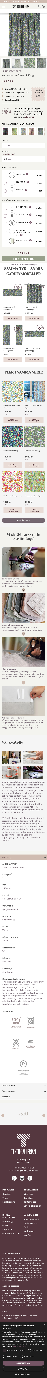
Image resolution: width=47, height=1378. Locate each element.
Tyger (5, 1198)
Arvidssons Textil (31, 1219)
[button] (6, 63)
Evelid (26, 1227)
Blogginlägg (7, 1221)
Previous (4, 1114)
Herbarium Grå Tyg (32, 451)
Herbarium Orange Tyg (12, 496)
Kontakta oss (30, 1202)
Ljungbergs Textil (12, 71)
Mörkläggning (8, 1202)
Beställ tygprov (38, 91)
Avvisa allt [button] (23, 1369)
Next (42, 1114)
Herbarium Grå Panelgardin (9, 349)
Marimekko (29, 1231)
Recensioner (7, 1097)
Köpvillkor (28, 1198)
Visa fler (27, 1235)
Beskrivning (6, 857)
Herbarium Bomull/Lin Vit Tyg (11, 406)
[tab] (23, 857)
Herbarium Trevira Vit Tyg (33, 406)
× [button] (44, 1324)
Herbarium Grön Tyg (33, 496)
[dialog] (23, 1350)
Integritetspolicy (19, 1346)
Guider (5, 1225)
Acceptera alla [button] (23, 1363)
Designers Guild (31, 1223)
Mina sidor (28, 1194)
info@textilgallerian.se (27, 1170)
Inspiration (7, 1229)
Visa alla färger (23, 520)
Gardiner (6, 1194)
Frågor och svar (8, 1091)
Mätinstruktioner (9, 1085)
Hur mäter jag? (8, 154)
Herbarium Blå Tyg (10, 451)
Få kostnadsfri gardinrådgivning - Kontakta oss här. (23, 1)
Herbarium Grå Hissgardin (9, 308)
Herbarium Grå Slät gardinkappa (32, 349)
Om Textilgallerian (32, 1206)
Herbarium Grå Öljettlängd (31, 308)
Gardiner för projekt (11, 1233)
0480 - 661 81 (27, 1168)
